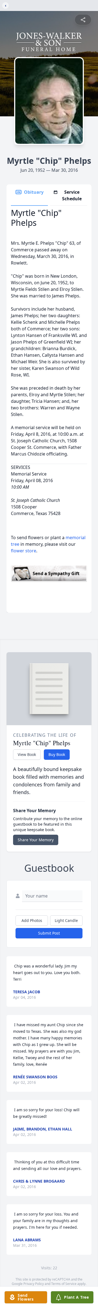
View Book (27, 754)
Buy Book (56, 754)
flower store (23, 551)
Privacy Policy (33, 1283)
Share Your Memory (36, 839)
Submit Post (49, 933)
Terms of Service (63, 1283)
